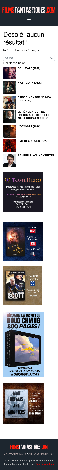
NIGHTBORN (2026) (30, 82)
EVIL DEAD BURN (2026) (33, 141)
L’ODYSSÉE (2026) (29, 126)
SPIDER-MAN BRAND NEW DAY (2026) (34, 98)
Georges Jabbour (44, 464)
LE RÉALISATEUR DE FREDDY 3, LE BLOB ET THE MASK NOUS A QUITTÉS (35, 115)
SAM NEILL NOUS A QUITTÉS (36, 155)
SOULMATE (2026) (29, 68)
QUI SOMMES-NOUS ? (41, 454)
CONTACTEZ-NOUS (15, 454)
